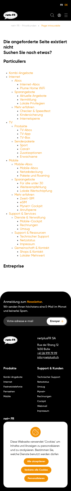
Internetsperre (30, 118)
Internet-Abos (30, 84)
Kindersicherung (31, 114)
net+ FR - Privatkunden (24, 26)
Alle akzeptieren (36, 461)
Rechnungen (29, 225)
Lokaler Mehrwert (32, 255)
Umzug (25, 229)
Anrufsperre (28, 210)
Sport (24, 145)
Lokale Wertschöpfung (36, 191)
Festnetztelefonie (12, 387)
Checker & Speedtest (35, 111)
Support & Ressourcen (30, 232)
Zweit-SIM (27, 198)
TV (11, 122)
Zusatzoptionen (31, 153)
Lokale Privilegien (32, 103)
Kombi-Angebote (21, 73)
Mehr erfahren (24, 107)
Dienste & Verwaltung (29, 217)
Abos (18, 80)
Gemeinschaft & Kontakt (31, 248)
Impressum (27, 244)
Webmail (42, 406)
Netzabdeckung (31, 172)
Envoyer (55, 321)
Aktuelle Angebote (33, 95)
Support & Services (22, 213)
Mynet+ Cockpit (31, 206)
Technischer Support (34, 236)
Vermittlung (28, 99)
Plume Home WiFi (32, 88)
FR (61, 5)
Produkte (20, 126)
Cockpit (41, 401)
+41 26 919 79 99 (47, 353)
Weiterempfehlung (33, 187)
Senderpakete (24, 141)
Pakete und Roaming (34, 175)
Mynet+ (41, 391)
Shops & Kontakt (31, 251)
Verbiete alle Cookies (36, 470)
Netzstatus (27, 240)
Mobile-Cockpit (31, 221)
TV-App (25, 133)
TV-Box (25, 137)
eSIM (23, 202)
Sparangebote (24, 92)
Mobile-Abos (23, 164)
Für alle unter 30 (31, 183)
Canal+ (25, 149)
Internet (14, 76)
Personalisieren (36, 478)
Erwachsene (28, 156)
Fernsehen (9, 391)
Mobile (13, 160)
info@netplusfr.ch (48, 357)
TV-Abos (26, 130)
